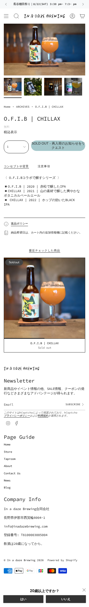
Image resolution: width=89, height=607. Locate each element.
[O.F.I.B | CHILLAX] (44, 298)
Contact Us (12, 473)
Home (7, 106)
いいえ (65, 599)
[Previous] (6, 4)
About (8, 466)
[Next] (83, 4)
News (7, 480)
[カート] (82, 16)
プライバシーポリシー (17, 415)
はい (23, 599)
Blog (7, 487)
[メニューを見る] (6, 16)
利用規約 (43, 415)
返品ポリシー (19, 223)
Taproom (9, 459)
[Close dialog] (83, 590)
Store (8, 451)
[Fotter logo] (21, 368)
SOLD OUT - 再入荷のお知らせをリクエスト (58, 145)
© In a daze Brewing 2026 (24, 560)
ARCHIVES (22, 106)
